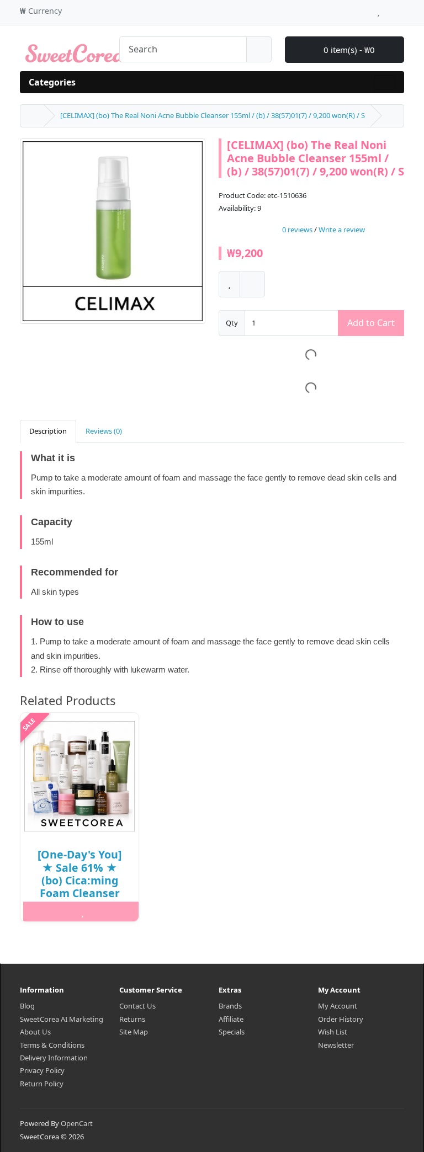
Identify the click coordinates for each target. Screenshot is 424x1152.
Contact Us (137, 1006)
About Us (35, 1032)
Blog (27, 1006)
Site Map (133, 1032)
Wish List (332, 1032)
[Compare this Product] (252, 284)
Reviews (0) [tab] (104, 431)
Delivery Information (54, 1058)
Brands (230, 1006)
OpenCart (77, 1123)
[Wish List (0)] (378, 9)
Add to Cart (371, 323)
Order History (340, 1019)
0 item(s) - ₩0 (348, 49)
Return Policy (41, 1084)
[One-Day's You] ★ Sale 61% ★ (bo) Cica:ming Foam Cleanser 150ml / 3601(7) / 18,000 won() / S (79, 886)
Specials (232, 1032)
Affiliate (231, 1019)
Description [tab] (48, 431)
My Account (337, 1006)
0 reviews (297, 230)
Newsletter (336, 1045)
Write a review (342, 230)
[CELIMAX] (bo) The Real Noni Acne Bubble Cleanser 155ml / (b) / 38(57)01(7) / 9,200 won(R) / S (212, 115)
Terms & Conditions (52, 1045)
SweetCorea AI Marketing (61, 1019)
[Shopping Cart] (389, 9)
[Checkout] (401, 9)
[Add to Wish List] (229, 284)
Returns (132, 1019)
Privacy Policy (42, 1070)
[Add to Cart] (42, 912)
